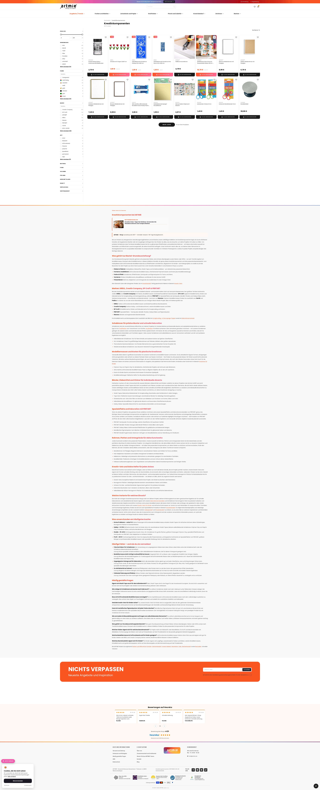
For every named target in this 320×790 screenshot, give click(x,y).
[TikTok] (205, 770)
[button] (256, 30)
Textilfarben (122, 328)
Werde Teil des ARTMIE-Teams (145, 756)
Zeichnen (218, 14)
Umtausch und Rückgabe (120, 753)
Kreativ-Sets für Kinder (145, 505)
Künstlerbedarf (170, 507)
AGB (114, 759)
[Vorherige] (155, 726)
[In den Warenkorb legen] (97, 74)
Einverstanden (18, 781)
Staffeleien (152, 14)
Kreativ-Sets (178, 283)
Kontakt (139, 759)
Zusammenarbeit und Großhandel (146, 753)
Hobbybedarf (148, 510)
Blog (138, 762)
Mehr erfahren (12, 776)
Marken (236, 14)
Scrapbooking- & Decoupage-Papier (164, 318)
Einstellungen (28, 785)
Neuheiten (175, 646)
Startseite (107, 20)
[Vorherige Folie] (89, 47)
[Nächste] (164, 726)
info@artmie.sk (193, 756)
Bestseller (198, 646)
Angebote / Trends (76, 14)
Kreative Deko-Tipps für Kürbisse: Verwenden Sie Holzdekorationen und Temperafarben (140, 222)
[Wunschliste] (254, 6)
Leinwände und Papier (128, 14)
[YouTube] (201, 770)
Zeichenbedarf (186, 646)
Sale (180, 646)
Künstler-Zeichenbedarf (153, 646)
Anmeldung (245, 1)
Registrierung (255, 1)
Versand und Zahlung (119, 750)
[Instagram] (197, 770)
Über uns (139, 750)
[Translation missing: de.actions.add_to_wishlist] (105, 37)
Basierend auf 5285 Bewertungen (160, 738)
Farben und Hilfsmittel (139, 646)
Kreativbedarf (198, 14)
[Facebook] (193, 770)
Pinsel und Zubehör (175, 14)
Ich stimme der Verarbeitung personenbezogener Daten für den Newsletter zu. (226, 675)
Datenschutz (116, 762)
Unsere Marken (166, 646)
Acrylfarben (149, 328)
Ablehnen (6, 785)
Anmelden (246, 669)
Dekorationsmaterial (188, 318)
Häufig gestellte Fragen (119, 756)
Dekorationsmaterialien (157, 501)
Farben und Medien (102, 14)
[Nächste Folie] (106, 47)
